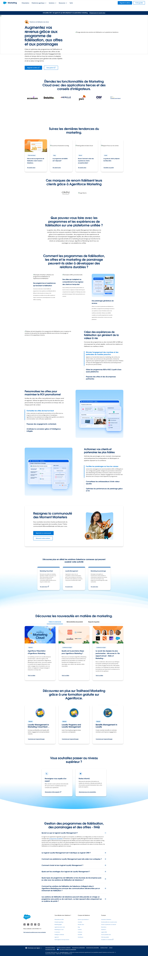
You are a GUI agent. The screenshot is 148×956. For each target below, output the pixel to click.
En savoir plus (31, 167)
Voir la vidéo (31, 675)
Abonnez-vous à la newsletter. (87, 792)
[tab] (55, 622)
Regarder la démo (32, 68)
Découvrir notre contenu (43, 538)
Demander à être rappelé (52, 792)
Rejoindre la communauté (43, 533)
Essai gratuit (50, 68)
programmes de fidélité (56, 838)
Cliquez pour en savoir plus (97, 13)
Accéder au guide (109, 167)
